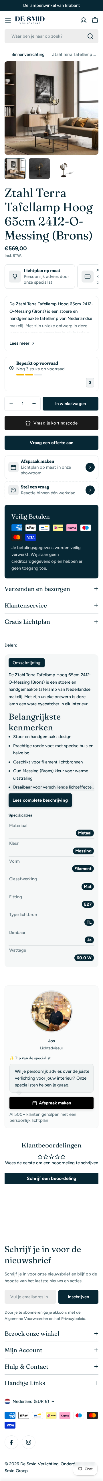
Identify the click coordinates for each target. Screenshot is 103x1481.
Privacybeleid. (73, 1318)
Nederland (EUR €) (31, 1401)
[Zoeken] (90, 36)
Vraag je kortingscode (55, 423)
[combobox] (51, 36)
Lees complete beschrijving (40, 800)
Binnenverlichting (28, 54)
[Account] (83, 20)
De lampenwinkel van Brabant (51, 5)
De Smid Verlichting (39, 1463)
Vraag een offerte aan (52, 442)
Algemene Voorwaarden (26, 1318)
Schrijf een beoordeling (51, 1178)
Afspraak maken (55, 1103)
